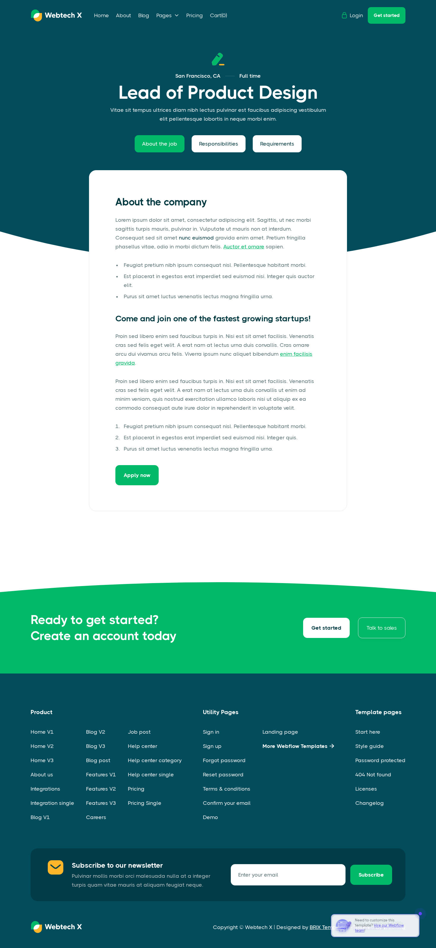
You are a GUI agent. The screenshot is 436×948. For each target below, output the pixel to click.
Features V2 (101, 789)
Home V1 (42, 732)
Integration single (52, 803)
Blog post (98, 760)
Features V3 (101, 803)
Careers (96, 817)
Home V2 (42, 746)
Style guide (369, 746)
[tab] (159, 143)
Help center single (151, 775)
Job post (139, 732)
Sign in (211, 732)
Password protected (380, 760)
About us (42, 775)
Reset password (223, 775)
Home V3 (42, 760)
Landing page (280, 732)
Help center (142, 746)
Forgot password (224, 760)
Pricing (194, 15)
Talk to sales (382, 628)
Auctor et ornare (243, 247)
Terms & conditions (226, 789)
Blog (143, 15)
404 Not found (373, 775)
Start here (367, 732)
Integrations (45, 789)
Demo (210, 817)
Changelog (369, 803)
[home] (56, 15)
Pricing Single (144, 803)
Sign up (212, 746)
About (123, 15)
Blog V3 (95, 746)
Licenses (366, 789)
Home (101, 15)
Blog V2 (95, 732)
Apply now (137, 475)
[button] (167, 15)
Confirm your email (227, 803)
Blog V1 (40, 817)
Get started (387, 15)
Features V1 (101, 775)
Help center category (155, 760)
